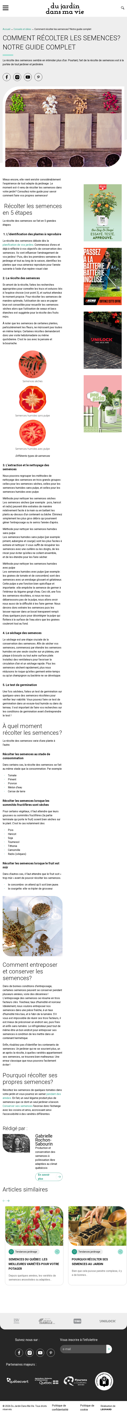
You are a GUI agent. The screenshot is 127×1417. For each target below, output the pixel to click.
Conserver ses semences (18, 1106)
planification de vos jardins (18, 244)
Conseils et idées (22, 29)
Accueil (6, 29)
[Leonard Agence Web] (106, 1409)
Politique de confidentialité (60, 1407)
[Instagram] (17, 77)
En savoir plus (44, 1176)
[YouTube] (28, 77)
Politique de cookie (87, 1407)
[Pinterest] (38, 77)
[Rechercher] (122, 7)
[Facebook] (7, 77)
